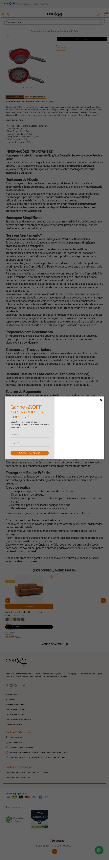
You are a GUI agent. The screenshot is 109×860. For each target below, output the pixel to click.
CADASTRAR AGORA (29, 453)
